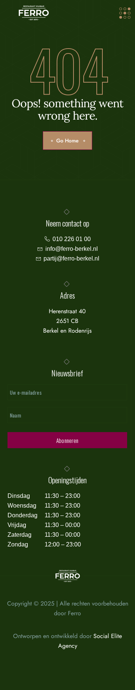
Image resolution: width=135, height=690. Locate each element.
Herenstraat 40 (67, 311)
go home (67, 140)
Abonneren (67, 440)
